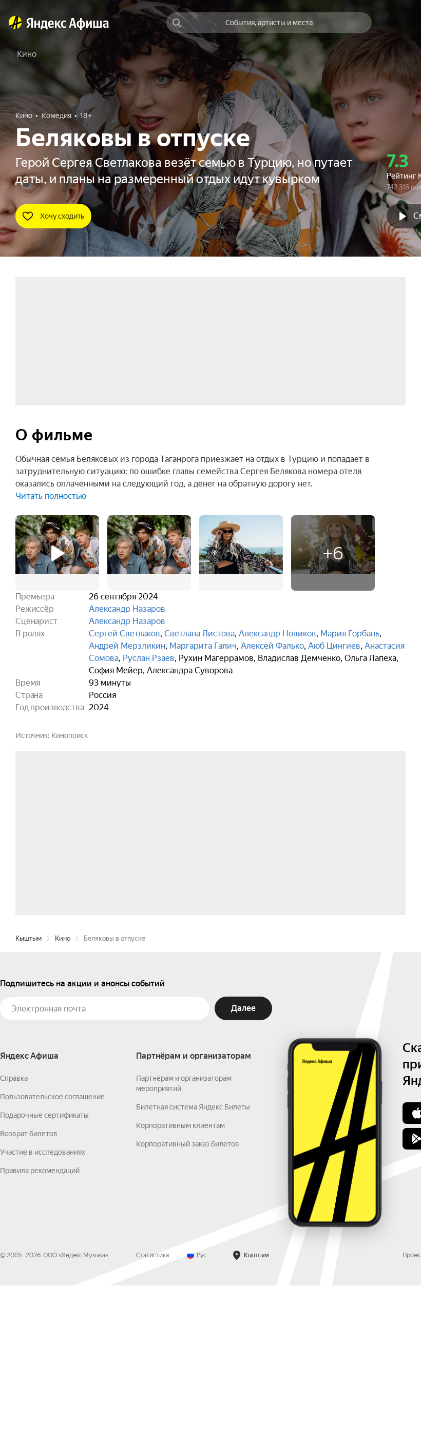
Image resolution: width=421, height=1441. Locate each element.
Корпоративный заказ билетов (187, 1299)
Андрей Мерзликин (127, 646)
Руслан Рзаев (149, 658)
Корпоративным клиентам (180, 1281)
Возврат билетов (29, 1289)
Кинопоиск (69, 735)
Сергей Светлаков (124, 633)
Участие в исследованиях (42, 1307)
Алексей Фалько (272, 646)
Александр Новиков (277, 633)
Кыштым (28, 1094)
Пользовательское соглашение (52, 1252)
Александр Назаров (127, 609)
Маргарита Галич (203, 646)
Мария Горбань (349, 633)
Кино (62, 1094)
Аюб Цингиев (334, 646)
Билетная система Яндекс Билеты (193, 1262)
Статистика (152, 1410)
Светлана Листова (199, 633)
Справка (14, 1234)
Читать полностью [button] (50, 496)
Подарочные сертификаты (44, 1271)
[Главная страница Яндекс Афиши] (15, 22)
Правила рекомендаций (40, 1326)
